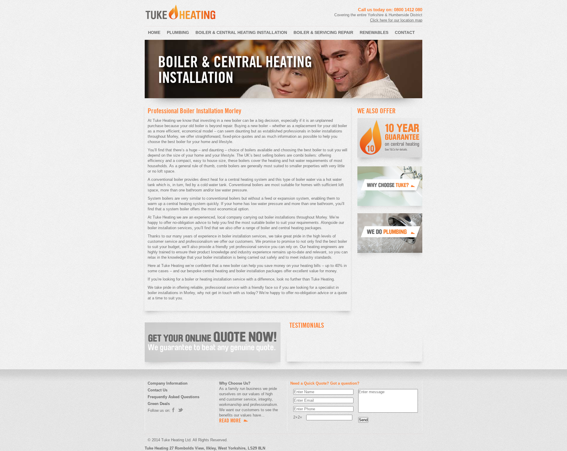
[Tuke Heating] (180, 21)
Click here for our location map (396, 20)
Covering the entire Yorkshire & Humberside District (378, 15)
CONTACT (405, 32)
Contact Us (157, 390)
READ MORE (230, 421)
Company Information (168, 383)
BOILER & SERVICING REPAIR (323, 32)
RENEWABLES (374, 32)
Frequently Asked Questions (173, 397)
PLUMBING (178, 32)
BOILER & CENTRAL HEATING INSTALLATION (241, 32)
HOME (154, 32)
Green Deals (159, 403)
